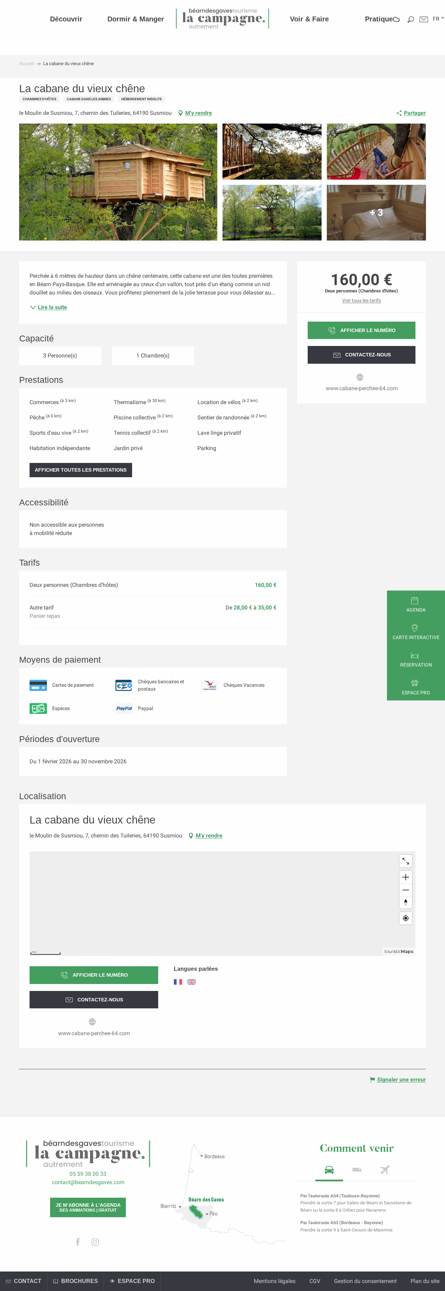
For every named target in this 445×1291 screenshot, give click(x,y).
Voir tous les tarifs (361, 300)
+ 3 (376, 212)
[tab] (329, 1172)
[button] (436, 18)
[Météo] (396, 24)
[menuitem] (66, 18)
